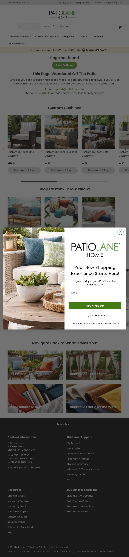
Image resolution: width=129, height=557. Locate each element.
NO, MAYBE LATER (95, 315)
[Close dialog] (120, 232)
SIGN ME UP (95, 306)
